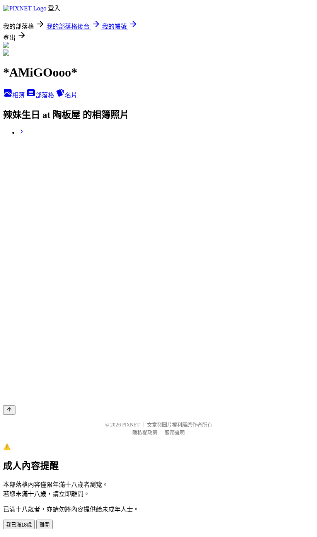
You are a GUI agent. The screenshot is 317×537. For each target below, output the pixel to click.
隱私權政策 (144, 432)
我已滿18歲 (19, 525)
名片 (71, 95)
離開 (44, 525)
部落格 (46, 95)
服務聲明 (175, 432)
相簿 (19, 95)
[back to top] (9, 410)
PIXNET (131, 425)
